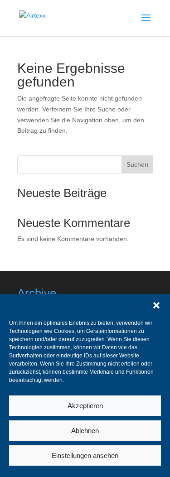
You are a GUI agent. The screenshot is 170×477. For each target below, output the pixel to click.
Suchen (137, 164)
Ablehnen (85, 430)
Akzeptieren (85, 406)
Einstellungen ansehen (85, 455)
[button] (156, 305)
